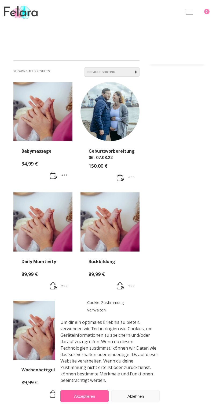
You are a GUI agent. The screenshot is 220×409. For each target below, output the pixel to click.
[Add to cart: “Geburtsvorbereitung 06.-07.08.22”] (120, 177)
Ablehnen (135, 396)
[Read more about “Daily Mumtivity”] (53, 286)
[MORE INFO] (64, 175)
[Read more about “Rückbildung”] (120, 286)
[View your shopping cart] (211, 12)
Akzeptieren (84, 396)
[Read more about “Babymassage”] (53, 175)
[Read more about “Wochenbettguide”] (53, 394)
